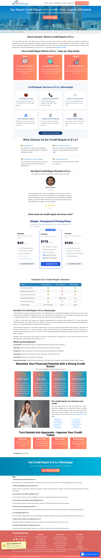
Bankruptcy (57, 426)
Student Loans (58, 421)
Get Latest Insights (60, 541)
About (67, 556)
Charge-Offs (57, 419)
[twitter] (16, 539)
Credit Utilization (60, 547)
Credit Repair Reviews (60, 537)
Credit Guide (57, 424)
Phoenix (80, 545)
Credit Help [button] (57, 3)
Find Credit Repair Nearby (60, 539)
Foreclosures (76, 426)
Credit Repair (57, 427)
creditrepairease (24, 556)
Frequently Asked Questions (60, 543)
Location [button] (64, 3)
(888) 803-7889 (81, 3)
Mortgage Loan (77, 427)
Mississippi (17, 32)
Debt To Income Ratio (60, 545)
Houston (80, 543)
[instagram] (19, 539)
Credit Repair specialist (41, 537)
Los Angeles (80, 539)
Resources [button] (71, 3)
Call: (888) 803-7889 (50, 470)
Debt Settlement (77, 424)
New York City (80, 537)
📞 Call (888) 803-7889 (26, 263)
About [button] (51, 3)
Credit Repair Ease (7, 32)
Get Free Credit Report (41, 547)
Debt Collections (58, 422)
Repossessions (76, 422)
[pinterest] (21, 539)
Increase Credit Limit (40, 545)
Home (46, 3)
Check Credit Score (41, 543)
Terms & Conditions (75, 556)
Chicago (80, 541)
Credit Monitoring (40, 539)
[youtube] (24, 539)
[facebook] (13, 539)
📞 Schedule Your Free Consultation (50, 133)
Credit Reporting (40, 541)
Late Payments (77, 419)
